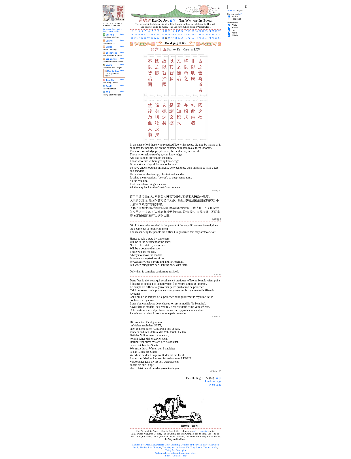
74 (196, 38)
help (167, 453)
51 (210, 34)
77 (206, 38)
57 (138, 38)
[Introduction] (171, 20)
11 (166, 31)
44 (185, 34)
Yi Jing (109, 65)
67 (172, 38)
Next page (215, 384)
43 (182, 34)
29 (135, 34)
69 (179, 38)
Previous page (213, 381)
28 (132, 34)
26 (216, 31)
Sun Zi (109, 86)
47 (196, 34)
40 (172, 34)
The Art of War (210, 447)
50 (206, 34)
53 (216, 34)
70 (182, 38)
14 (176, 31)
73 (193, 38)
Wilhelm (235, 35)
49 (203, 34)
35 (155, 34)
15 (179, 31)
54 (219, 34)
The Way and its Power (173, 447)
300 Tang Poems (194, 447)
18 (189, 31)
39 (169, 34)
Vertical (235, 16)
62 (155, 38)
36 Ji (108, 92)
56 (135, 38)
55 (132, 38)
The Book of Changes (150, 447)
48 (200, 34)
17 (185, 31)
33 (148, 34)
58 (142, 38)
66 (169, 38)
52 (213, 34)
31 (142, 34)
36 (158, 34)
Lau (233, 30)
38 (166, 34)
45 (189, 34)
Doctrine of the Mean (191, 444)
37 (163, 34)
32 (145, 34)
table (193, 453)
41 (176, 34)
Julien (234, 33)
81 (219, 38)
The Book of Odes (141, 444)
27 (219, 31)
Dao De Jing (113, 71)
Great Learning (172, 444)
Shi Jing (110, 35)
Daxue (109, 47)
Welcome (159, 453)
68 (176, 38)
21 (200, 31)
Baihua (235, 28)
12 (169, 31)
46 (193, 34)
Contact (176, 455)
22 (203, 31)
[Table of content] (174, 20)
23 (206, 31)
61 (152, 38)
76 (203, 38)
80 (216, 38)
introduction (183, 453)
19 (193, 31)
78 (210, 38)
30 (138, 34)
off (194, 431)
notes (173, 453)
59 (145, 38)
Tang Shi (110, 80)
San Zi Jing (111, 59)
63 (158, 38)
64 (163, 38)
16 (182, 31)
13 (172, 31)
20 (196, 31)
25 (213, 31)
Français (203, 431)
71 (185, 38)
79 (213, 38)
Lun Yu (109, 41)
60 (148, 38)
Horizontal (236, 19)
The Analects (157, 444)
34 (152, 34)
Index (167, 455)
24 (210, 31)
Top (185, 455)
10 (163, 31)
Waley (234, 25)
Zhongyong (111, 53)
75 (200, 38)
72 (189, 38)
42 (179, 34)
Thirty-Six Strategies (175, 450)
